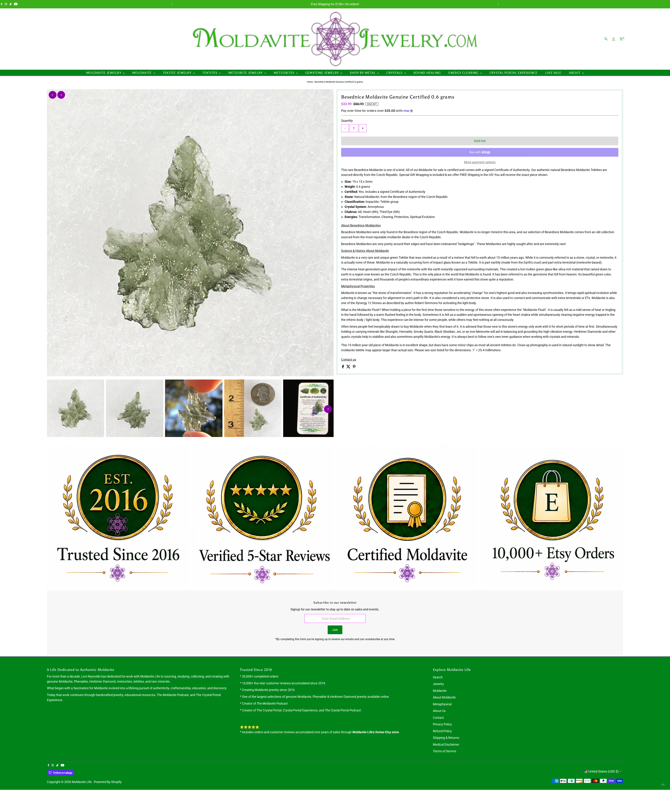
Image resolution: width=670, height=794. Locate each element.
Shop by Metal (363, 73)
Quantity (347, 120)
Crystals (394, 73)
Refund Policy (442, 731)
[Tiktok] (10, 4)
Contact (438, 717)
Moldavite (142, 73)
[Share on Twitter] (348, 367)
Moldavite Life (82, 782)
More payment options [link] (480, 162)
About (575, 73)
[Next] (498, 4)
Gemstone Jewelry (322, 73)
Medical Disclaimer (446, 744)
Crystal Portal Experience (514, 73)
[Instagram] (6, 4)
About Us (439, 711)
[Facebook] (1, 4)
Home (310, 82)
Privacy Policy (442, 724)
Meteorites (284, 73)
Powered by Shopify (108, 782)
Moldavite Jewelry (104, 73)
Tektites (210, 73)
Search (438, 677)
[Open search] (606, 39)
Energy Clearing (463, 73)
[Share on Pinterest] (354, 367)
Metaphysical (442, 704)
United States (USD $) (603, 771)
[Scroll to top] (663, 784)
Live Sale (553, 73)
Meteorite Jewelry (246, 73)
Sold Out (480, 141)
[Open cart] (621, 39)
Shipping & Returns (446, 738)
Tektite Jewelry (177, 73)
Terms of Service (444, 751)
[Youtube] (15, 4)
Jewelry (438, 684)
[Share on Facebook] (343, 367)
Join (335, 630)
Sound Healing (427, 73)
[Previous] (172, 4)
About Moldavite (444, 697)
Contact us (348, 359)
